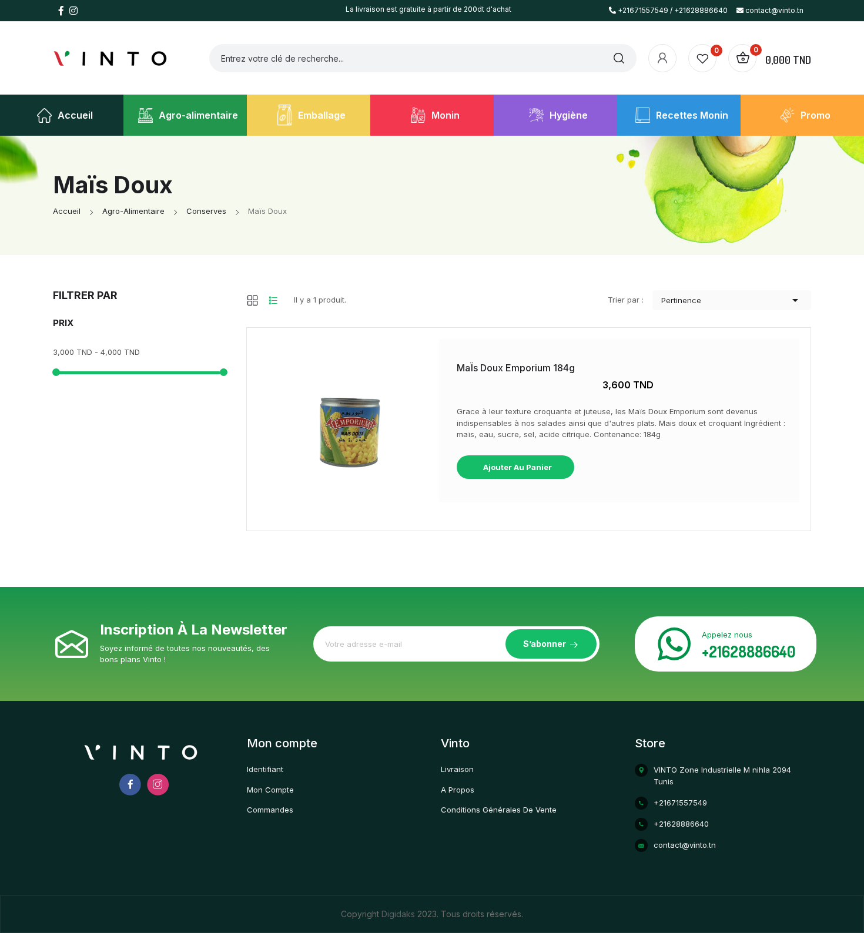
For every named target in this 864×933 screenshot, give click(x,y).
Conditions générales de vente (499, 809)
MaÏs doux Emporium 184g (516, 368)
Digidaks (399, 914)
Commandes (270, 809)
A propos (457, 789)
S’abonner (544, 644)
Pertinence (731, 300)
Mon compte (270, 789)
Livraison (457, 769)
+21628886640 (749, 651)
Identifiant (265, 769)
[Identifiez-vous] (662, 58)
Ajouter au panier (516, 467)
